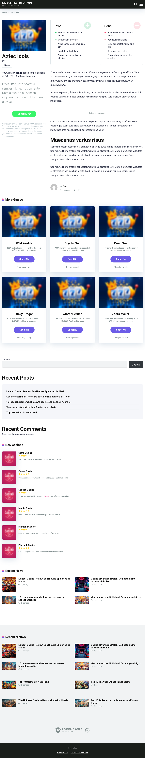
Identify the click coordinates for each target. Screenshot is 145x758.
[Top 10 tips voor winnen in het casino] (82, 688)
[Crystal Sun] (72, 236)
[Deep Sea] (121, 236)
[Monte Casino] (9, 520)
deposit (47, 496)
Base (7, 65)
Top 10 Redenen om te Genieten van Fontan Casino (114, 701)
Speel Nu (23, 113)
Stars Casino (25, 452)
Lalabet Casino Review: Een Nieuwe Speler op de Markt (35, 391)
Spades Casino (26, 489)
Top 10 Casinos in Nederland (21, 412)
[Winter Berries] (72, 307)
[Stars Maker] (121, 307)
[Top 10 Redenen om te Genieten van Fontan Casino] (82, 706)
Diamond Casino (27, 526)
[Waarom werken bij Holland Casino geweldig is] (82, 603)
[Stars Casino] (9, 465)
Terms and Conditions (79, 752)
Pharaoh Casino (26, 545)
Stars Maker (120, 314)
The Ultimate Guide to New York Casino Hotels (43, 700)
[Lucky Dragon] (24, 307)
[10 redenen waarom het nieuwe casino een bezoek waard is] (9, 603)
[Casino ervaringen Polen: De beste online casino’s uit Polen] (82, 590)
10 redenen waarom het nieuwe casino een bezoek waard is (38, 402)
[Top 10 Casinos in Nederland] (9, 688)
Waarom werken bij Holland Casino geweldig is (31, 407)
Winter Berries (72, 314)
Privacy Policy (62, 752)
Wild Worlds (24, 243)
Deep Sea (120, 243)
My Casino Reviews (17, 3)
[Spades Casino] (9, 502)
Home (4, 13)
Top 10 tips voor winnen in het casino (111, 682)
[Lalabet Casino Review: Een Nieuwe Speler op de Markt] (9, 590)
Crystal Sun (72, 243)
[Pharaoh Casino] (9, 557)
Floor (65, 186)
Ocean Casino (25, 471)
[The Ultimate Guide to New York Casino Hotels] (9, 706)
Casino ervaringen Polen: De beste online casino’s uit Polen (38, 396)
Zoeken (6, 359)
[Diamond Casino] (9, 538)
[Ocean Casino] (9, 483)
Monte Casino (25, 508)
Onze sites (72, 748)
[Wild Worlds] (24, 236)
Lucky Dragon (24, 314)
